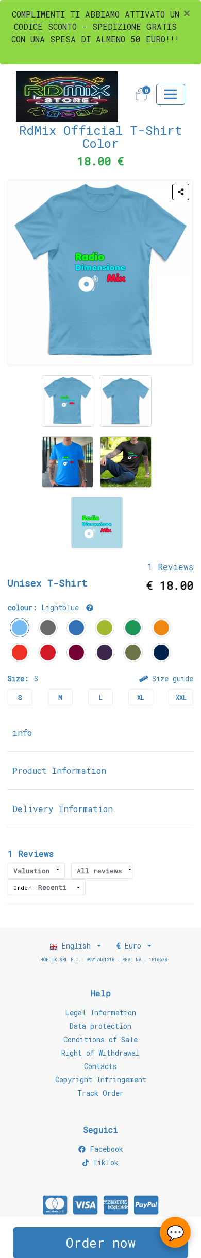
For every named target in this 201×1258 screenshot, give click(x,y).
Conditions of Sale (100, 1039)
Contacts (100, 1066)
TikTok (104, 1162)
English (76, 946)
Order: (39, 887)
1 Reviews (170, 566)
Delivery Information (62, 808)
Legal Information (100, 1013)
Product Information (59, 770)
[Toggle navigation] (170, 94)
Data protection (100, 1026)
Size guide (170, 678)
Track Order (100, 1093)
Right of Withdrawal (100, 1053)
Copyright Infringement (100, 1079)
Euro (130, 946)
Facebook (104, 1149)
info (22, 732)
